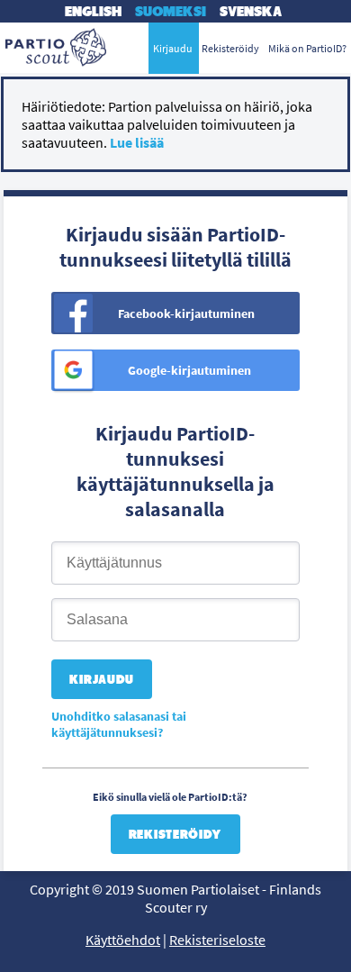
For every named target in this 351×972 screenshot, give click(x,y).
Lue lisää (137, 142)
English (93, 11)
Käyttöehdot (123, 940)
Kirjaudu (173, 48)
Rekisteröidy (175, 834)
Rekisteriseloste (217, 940)
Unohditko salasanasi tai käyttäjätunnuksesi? (118, 724)
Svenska (251, 11)
